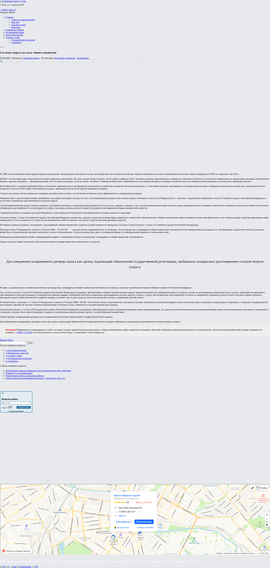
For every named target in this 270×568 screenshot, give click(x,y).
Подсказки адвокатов (64, 58)
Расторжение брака (15, 32)
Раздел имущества (14, 35)
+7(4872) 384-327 (8, 10)
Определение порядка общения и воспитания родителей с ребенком (38, 370)
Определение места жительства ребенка (25, 376)
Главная (9, 17)
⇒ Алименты (12, 361)
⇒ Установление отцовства (19, 358)
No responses (83, 58)
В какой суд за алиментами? (19, 373)
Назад (10, 340)
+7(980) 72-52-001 (23, 332)
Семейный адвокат (15, 30)
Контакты (16, 27)
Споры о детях (13, 37)
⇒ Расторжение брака (16, 350)
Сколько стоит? (18, 25)
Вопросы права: (10, 399)
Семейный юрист (31, 58)
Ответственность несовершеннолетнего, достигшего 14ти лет (35, 378)
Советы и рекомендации (23, 20)
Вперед (3, 340)
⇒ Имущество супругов (17, 353)
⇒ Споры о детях (14, 356)
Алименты (16, 42)
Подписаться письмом (16, 411)
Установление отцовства (23, 40)
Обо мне (15, 22)
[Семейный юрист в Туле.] (13, 1)
